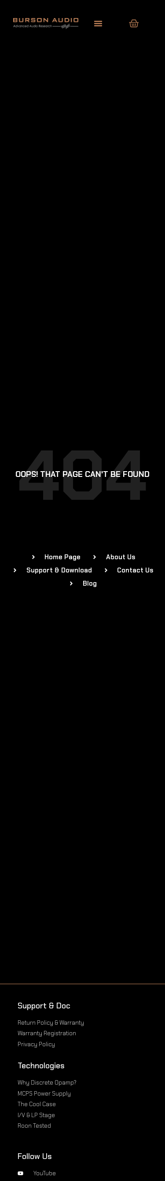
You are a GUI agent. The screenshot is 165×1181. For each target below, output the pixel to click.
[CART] (134, 23)
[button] (98, 23)
